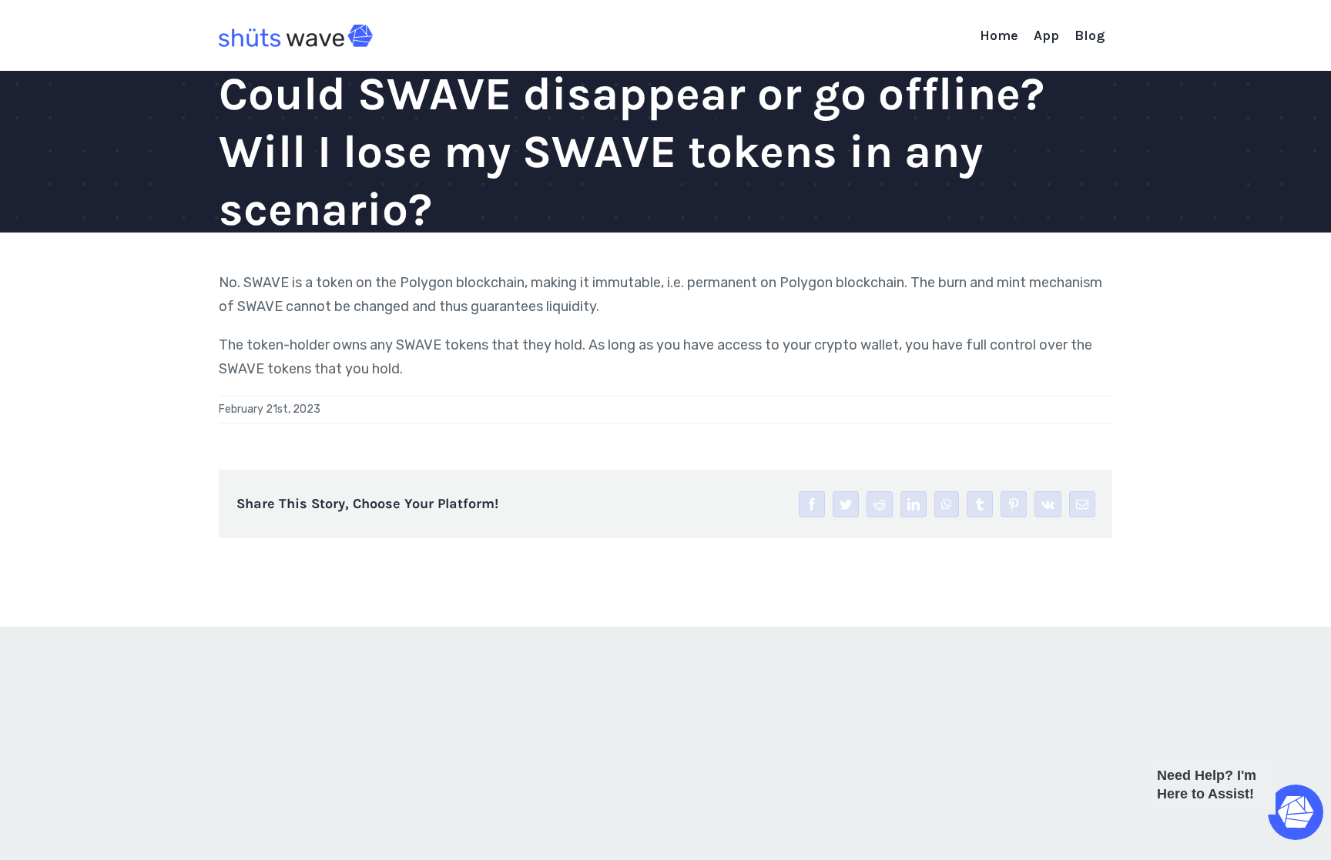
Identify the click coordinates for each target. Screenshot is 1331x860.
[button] (1230, 815)
